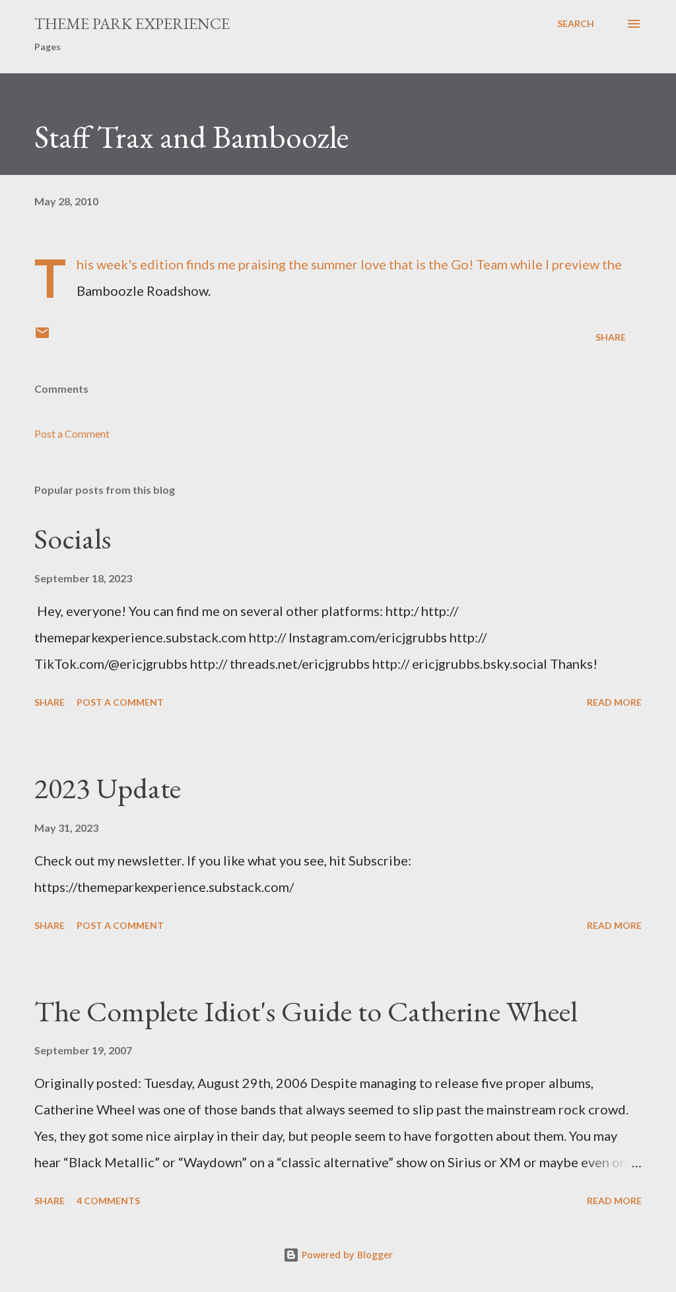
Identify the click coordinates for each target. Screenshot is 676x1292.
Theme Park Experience (132, 23)
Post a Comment (72, 433)
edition (162, 264)
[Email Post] (42, 337)
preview (575, 264)
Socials (72, 538)
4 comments (108, 1200)
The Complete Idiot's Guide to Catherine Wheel (306, 1011)
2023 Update (107, 788)
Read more (614, 702)
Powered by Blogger (346, 1254)
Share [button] (610, 337)
